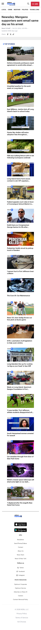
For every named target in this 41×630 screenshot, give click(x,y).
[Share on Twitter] (10, 34)
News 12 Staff (6, 28)
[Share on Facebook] (8, 34)
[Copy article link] (13, 34)
